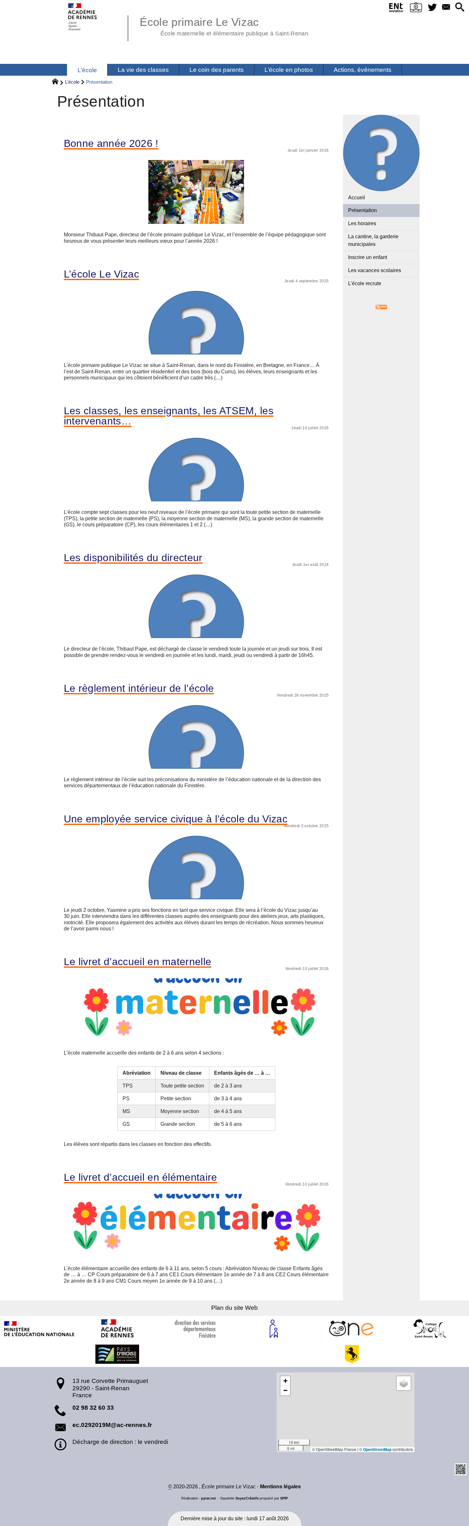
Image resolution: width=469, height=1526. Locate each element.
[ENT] (396, 8)
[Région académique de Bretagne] (117, 1328)
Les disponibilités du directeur (133, 558)
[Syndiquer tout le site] (381, 306)
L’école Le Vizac (101, 274)
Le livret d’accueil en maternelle (138, 962)
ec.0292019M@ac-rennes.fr (112, 1425)
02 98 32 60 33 (93, 1407)
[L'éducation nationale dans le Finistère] (195, 1328)
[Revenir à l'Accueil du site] (58, 82)
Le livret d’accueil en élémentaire (140, 1177)
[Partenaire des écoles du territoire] (117, 1354)
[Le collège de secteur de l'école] (430, 1328)
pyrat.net (208, 1498)
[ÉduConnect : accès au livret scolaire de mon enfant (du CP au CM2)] (274, 1328)
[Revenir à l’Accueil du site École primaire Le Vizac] (83, 17)
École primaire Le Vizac (224, 25)
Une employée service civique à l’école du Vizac (175, 819)
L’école (72, 82)
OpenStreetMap (377, 1449)
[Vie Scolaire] (416, 8)
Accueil (356, 197)
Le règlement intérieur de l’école (139, 688)
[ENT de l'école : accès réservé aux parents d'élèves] (352, 1328)
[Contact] (446, 7)
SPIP (284, 1498)
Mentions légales (280, 1486)
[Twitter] (432, 7)
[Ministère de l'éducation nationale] (39, 1328)
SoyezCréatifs (247, 1498)
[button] (459, 7)
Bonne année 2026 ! (111, 143)
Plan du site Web (234, 1307)
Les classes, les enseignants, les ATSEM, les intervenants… (168, 416)
